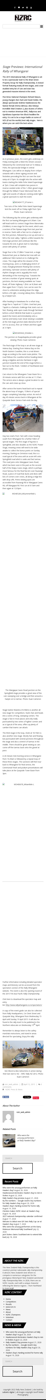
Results (9, 1304)
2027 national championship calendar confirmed (22, 1216)
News (8, 1309)
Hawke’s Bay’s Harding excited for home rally (21, 1206)
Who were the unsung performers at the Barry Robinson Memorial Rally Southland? (22, 1227)
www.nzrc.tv (11, 1307)
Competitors (11, 1301)
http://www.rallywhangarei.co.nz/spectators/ (24, 1005)
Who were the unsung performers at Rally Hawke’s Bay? (26, 1138)
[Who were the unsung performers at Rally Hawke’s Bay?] (9, 1140)
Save (36, 1098)
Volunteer (10, 1317)
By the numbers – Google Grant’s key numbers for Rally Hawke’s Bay (21, 1346)
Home (8, 1299)
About (8, 1312)
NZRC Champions (13, 1314)
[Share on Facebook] (6, 1097)
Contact (9, 1320)
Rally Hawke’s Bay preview (13, 1198)
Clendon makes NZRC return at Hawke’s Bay (21, 1211)
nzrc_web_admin (11, 1084)
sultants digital (8, 1392)
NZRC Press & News (13, 1089)
